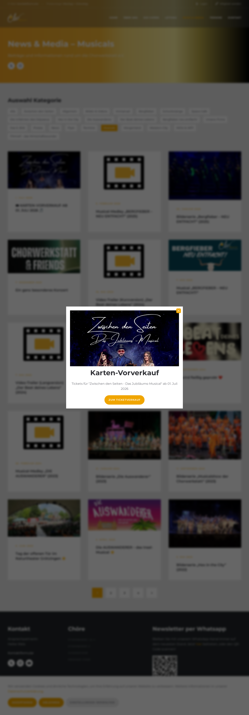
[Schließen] (178, 310)
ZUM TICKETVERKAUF (124, 399)
